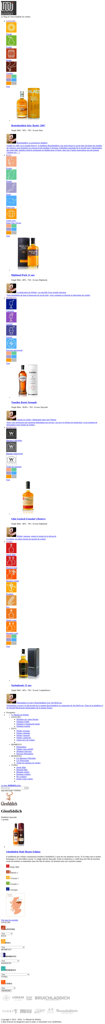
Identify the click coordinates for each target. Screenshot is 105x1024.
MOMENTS (11, 298)
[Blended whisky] (11, 579)
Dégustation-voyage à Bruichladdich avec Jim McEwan (39, 703)
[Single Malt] (11, 552)
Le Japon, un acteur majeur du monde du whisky (26, 539)
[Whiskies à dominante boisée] (11, 58)
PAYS (8, 155)
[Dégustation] (11, 309)
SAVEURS (10, 21)
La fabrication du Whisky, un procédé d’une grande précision (41, 292)
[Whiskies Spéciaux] (11, 335)
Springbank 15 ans (21, 685)
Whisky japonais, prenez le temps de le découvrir (36, 536)
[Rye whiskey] (11, 605)
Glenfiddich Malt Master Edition (23, 851)
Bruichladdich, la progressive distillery (32, 143)
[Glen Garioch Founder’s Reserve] (28, 514)
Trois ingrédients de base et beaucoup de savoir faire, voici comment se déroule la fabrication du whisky (48, 295)
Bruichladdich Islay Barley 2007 (28, 125)
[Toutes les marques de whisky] (11, 464)
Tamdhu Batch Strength (24, 402)
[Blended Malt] (11, 565)
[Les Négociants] (11, 451)
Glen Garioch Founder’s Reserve (28, 518)
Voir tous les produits (9, 920)
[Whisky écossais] (11, 166)
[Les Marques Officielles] (11, 438)
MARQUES (11, 427)
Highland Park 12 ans (23, 275)
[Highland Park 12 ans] (28, 270)
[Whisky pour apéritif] (11, 322)
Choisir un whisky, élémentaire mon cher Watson (36, 420)
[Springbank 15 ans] (28, 680)
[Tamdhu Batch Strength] (28, 397)
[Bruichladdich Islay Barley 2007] (28, 120)
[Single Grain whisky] (11, 618)
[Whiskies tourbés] (11, 71)
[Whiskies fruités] (11, 45)
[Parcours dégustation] (11, 348)
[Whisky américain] (11, 205)
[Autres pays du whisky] (11, 218)
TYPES (9, 542)
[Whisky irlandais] (11, 179)
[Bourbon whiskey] (11, 592)
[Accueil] (8, 14)
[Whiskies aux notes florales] (11, 32)
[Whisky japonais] (11, 192)
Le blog (11, 785)
